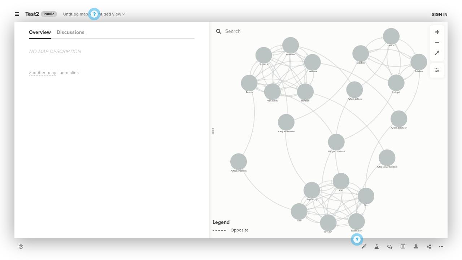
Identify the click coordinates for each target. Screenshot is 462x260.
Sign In (440, 14)
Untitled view (108, 14)
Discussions (70, 32)
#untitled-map (42, 72)
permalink (69, 72)
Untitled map (75, 14)
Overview (40, 32)
